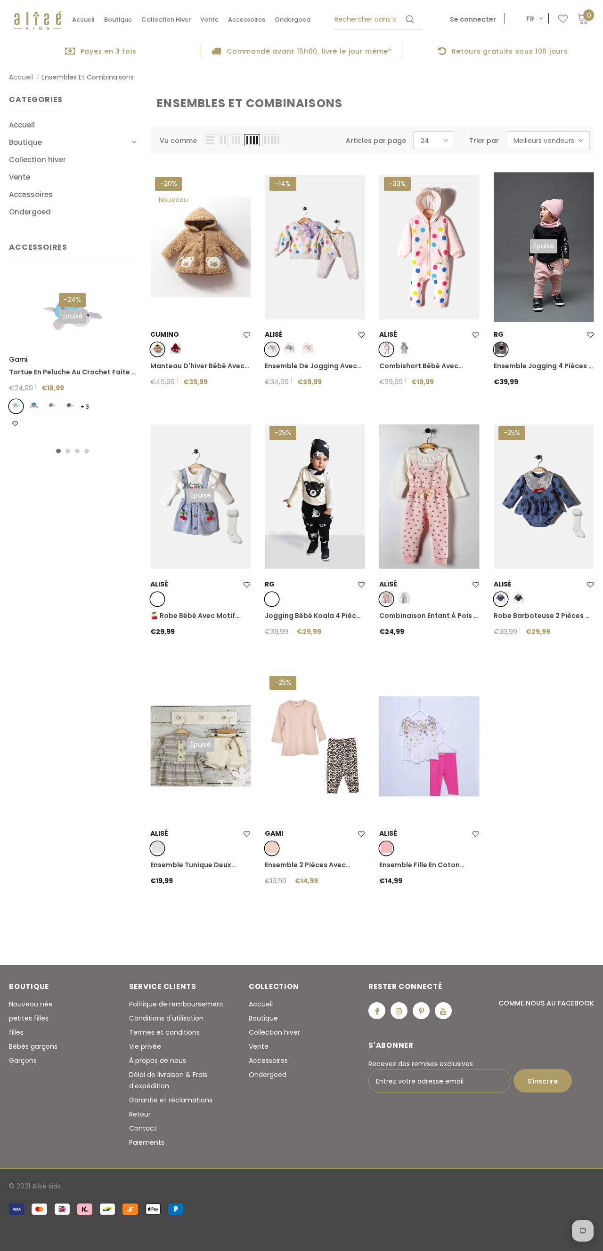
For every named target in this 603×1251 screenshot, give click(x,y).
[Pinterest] (421, 1010)
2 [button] (67, 451)
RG (499, 334)
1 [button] (58, 451)
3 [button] (77, 451)
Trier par (484, 140)
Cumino (164, 334)
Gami (18, 359)
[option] (100, 51)
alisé (274, 334)
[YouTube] (443, 1010)
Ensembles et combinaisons (87, 77)
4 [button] (86, 451)
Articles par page (376, 140)
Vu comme (178, 140)
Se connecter (473, 19)
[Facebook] (376, 1010)
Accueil (21, 77)
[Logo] (37, 20)
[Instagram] (399, 1010)
